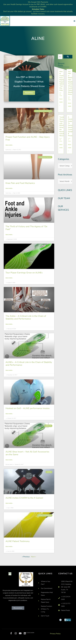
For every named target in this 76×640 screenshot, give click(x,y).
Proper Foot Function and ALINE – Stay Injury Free (28, 138)
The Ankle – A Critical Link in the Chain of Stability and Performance (26, 317)
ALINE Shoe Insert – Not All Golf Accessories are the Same (27, 453)
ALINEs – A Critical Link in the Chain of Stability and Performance (29, 363)
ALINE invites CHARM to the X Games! (24, 497)
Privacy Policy (55, 634)
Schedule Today (38, 9)
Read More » (9, 145)
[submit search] (67, 56)
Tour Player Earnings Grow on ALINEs (24, 272)
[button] (74, 21)
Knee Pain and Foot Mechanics (20, 183)
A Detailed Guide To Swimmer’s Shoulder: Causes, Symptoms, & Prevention (72, 126)
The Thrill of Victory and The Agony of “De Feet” (26, 228)
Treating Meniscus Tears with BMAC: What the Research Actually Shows (29, 82)
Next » (33, 557)
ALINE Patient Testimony (18, 541)
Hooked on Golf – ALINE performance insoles (28, 408)
